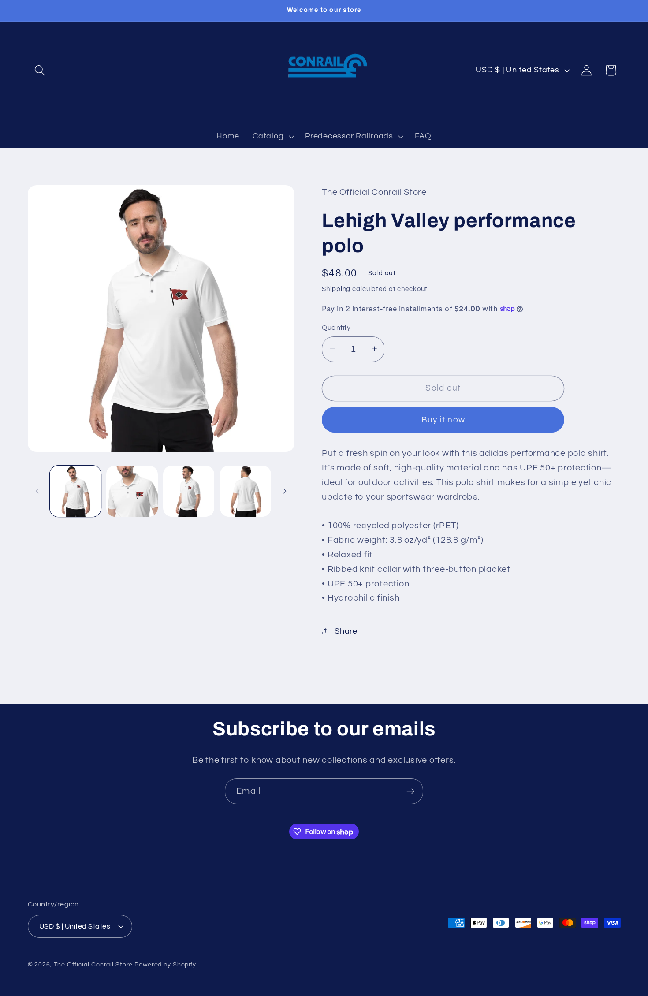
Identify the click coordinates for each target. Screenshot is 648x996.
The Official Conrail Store (93, 965)
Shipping (336, 288)
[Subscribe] (410, 791)
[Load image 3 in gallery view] (188, 491)
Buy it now (443, 419)
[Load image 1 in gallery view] (75, 491)
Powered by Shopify (165, 965)
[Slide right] (284, 491)
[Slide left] (37, 491)
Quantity (336, 327)
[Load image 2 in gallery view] (131, 491)
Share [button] (346, 631)
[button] (40, 70)
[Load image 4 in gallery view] (245, 491)
